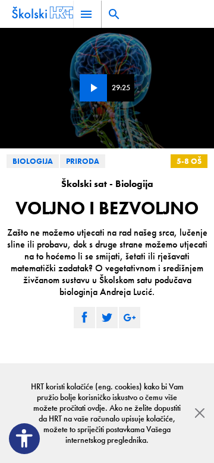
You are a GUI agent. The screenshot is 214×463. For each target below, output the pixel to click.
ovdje (96, 407)
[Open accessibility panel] (24, 438)
